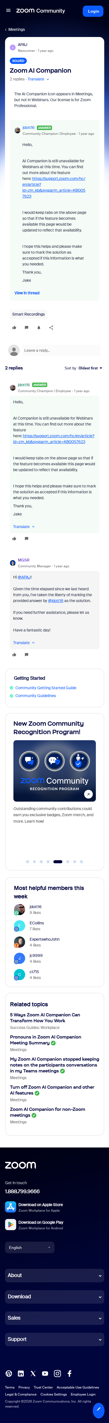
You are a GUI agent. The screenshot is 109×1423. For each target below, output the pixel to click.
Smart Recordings (28, 314)
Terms (10, 1387)
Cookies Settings (54, 1394)
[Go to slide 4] (48, 861)
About (15, 1275)
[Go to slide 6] (67, 861)
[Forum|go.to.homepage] (40, 11)
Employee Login (83, 1394)
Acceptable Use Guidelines (78, 1387)
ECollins (37, 922)
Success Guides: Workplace (35, 1027)
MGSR (24, 560)
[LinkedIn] (20, 1373)
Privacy (24, 1387)
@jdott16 (55, 600)
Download (19, 1296)
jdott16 (29, 127)
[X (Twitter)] (33, 1373)
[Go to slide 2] (34, 861)
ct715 (34, 971)
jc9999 (36, 955)
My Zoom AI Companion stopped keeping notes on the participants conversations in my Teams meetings (54, 1064)
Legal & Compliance (21, 1394)
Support (17, 1339)
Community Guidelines (35, 695)
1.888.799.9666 (22, 1191)
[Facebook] (69, 1373)
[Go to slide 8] (81, 861)
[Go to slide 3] (41, 861)
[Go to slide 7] (74, 861)
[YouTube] (45, 1373)
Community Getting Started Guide (45, 687)
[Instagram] (57, 1373)
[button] (8, 11)
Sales (14, 1318)
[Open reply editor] (54, 350)
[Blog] (8, 1373)
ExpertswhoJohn (45, 939)
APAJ (22, 44)
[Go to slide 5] (58, 861)
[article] (54, 462)
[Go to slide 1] (27, 861)
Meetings (16, 29)
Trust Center (43, 1387)
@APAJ (24, 577)
